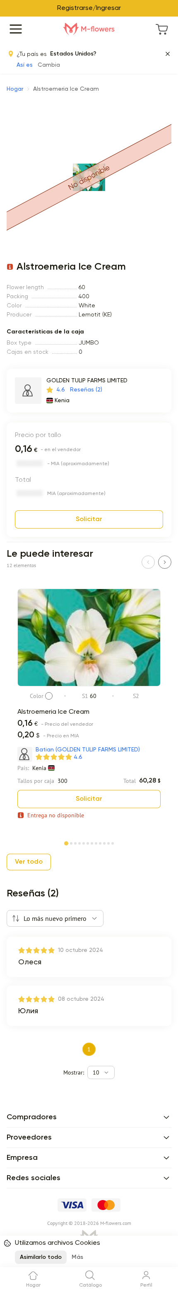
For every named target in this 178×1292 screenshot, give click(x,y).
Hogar (15, 89)
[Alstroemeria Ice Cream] (89, 684)
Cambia (49, 65)
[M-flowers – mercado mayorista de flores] (89, 29)
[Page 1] (66, 842)
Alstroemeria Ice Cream (53, 712)
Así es (25, 65)
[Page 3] (75, 842)
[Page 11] (108, 842)
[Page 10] (104, 842)
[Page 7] (92, 842)
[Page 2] (71, 842)
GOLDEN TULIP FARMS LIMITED (86, 381)
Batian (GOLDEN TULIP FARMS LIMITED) (88, 750)
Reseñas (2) (86, 390)
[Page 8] (96, 842)
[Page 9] (100, 842)
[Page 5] (83, 842)
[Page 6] (88, 842)
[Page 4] (79, 842)
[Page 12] (112, 842)
